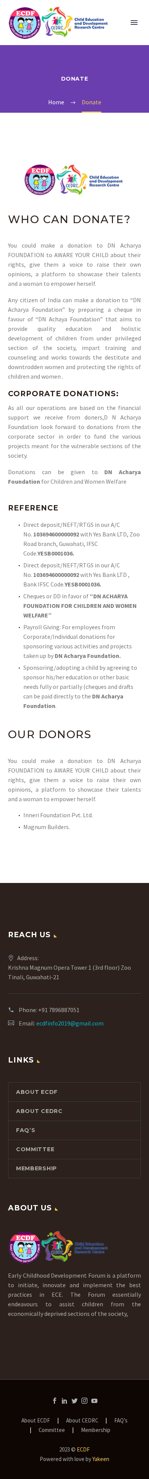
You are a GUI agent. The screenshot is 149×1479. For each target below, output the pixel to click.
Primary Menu (134, 22)
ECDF (83, 1449)
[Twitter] (74, 1401)
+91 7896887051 (58, 1010)
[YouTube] (94, 1401)
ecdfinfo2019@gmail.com (70, 1023)
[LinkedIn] (65, 1401)
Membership (36, 1168)
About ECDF (37, 1092)
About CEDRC (39, 1111)
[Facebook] (55, 1401)
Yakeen (100, 1459)
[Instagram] (84, 1401)
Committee (35, 1149)
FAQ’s (26, 1130)
